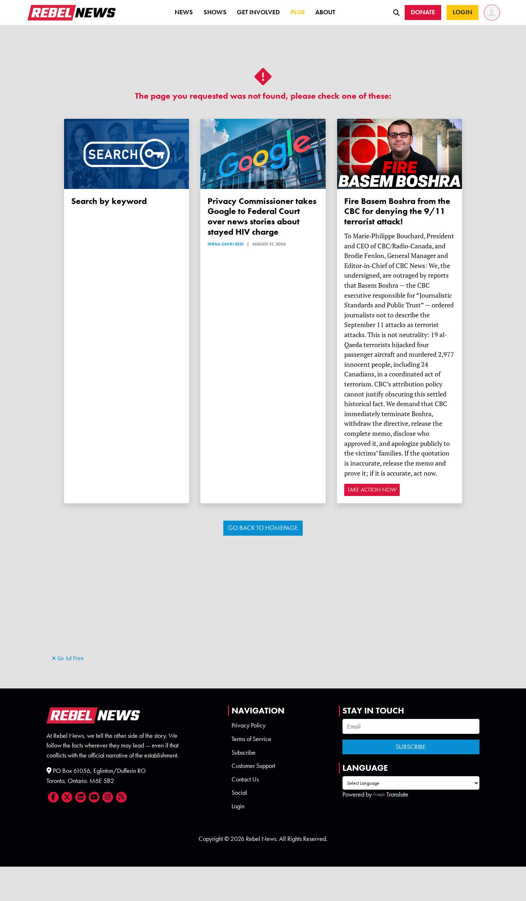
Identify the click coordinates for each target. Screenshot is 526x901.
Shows (215, 12)
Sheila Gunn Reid (226, 244)
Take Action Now (371, 489)
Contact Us (245, 779)
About (325, 12)
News (184, 12)
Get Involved (258, 12)
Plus (298, 12)
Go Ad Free (70, 658)
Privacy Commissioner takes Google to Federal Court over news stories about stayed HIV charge (262, 216)
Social (239, 792)
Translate (397, 794)
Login (238, 806)
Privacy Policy (249, 725)
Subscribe (243, 752)
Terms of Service (251, 739)
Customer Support (253, 765)
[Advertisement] (263, 603)
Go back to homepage (263, 527)
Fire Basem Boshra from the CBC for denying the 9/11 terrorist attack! (397, 211)
